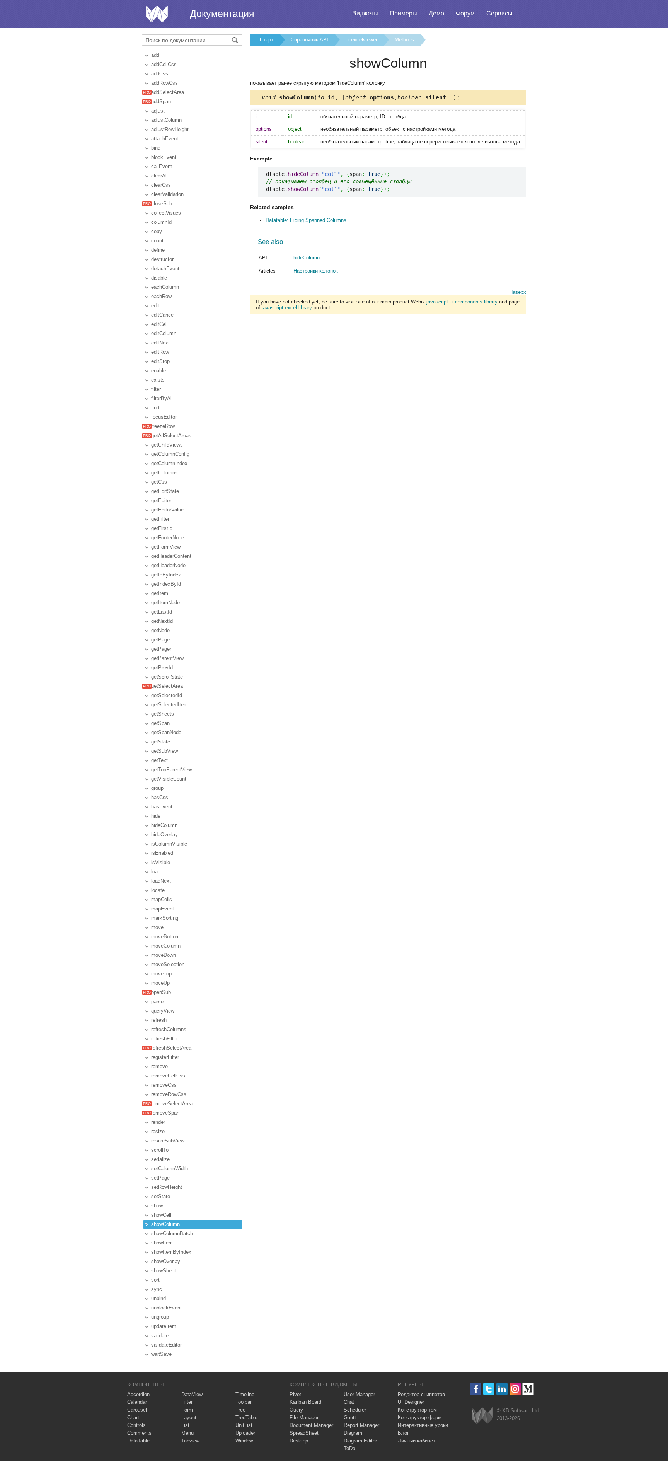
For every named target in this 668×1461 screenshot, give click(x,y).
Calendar (137, 1402)
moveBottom (165, 936)
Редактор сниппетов (421, 1394)
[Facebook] (476, 1389)
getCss (159, 482)
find (155, 408)
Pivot (295, 1394)
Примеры (403, 13)
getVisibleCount (168, 779)
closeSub (161, 203)
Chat (349, 1402)
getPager (161, 649)
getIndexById (166, 584)
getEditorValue (167, 510)
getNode (160, 630)
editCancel (163, 315)
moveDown (163, 955)
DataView (192, 1394)
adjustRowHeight (170, 129)
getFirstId (161, 528)
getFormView (166, 547)
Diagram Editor (360, 1441)
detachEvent (165, 268)
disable (159, 278)
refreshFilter (164, 1039)
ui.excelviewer (361, 40)
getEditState (165, 491)
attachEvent (164, 138)
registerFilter (165, 1057)
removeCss (164, 1085)
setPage (160, 1178)
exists (158, 380)
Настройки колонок (315, 271)
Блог (403, 1433)
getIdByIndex (166, 575)
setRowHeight (166, 1187)
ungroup (160, 1317)
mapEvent (162, 909)
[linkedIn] (502, 1389)
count (157, 241)
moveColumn (166, 946)
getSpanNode (166, 732)
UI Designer (411, 1402)
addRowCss (164, 83)
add (155, 55)
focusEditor (164, 417)
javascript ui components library (462, 302)
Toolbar (243, 1402)
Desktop (299, 1441)
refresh (159, 1020)
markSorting (164, 918)
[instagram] (515, 1389)
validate (160, 1335)
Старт (266, 40)
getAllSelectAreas (171, 435)
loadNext (161, 881)
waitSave (161, 1354)
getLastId (161, 612)
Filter (187, 1402)
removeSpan (165, 1113)
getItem (159, 593)
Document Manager (311, 1425)
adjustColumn (166, 120)
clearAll (159, 176)
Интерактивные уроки (423, 1425)
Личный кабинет (416, 1441)
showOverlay (165, 1261)
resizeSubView (167, 1141)
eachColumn (165, 287)
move (157, 927)
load (155, 872)
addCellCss (164, 64)
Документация (222, 13)
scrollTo (160, 1150)
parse (157, 1001)
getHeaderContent (171, 556)
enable (158, 370)
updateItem (163, 1326)
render (158, 1122)
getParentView (167, 658)
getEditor (161, 500)
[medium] (528, 1389)
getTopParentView (171, 769)
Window (244, 1441)
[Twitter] (489, 1389)
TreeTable (246, 1417)
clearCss (161, 185)
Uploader (245, 1433)
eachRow (161, 296)
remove (159, 1066)
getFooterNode (167, 537)
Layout (188, 1417)
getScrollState (167, 677)
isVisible (160, 862)
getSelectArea (167, 686)
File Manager (304, 1417)
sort (155, 1280)
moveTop (161, 974)
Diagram (353, 1433)
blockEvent (163, 157)
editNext (160, 343)
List (185, 1425)
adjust (158, 111)
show (157, 1206)
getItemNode (165, 602)
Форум (465, 13)
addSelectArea (167, 92)
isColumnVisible (169, 844)
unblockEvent (166, 1308)
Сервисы (499, 13)
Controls (136, 1425)
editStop (160, 361)
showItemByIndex (171, 1252)
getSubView (164, 751)
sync (156, 1289)
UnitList (243, 1425)
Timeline (244, 1394)
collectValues (166, 213)
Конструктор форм (419, 1417)
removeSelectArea (172, 1103)
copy (156, 231)
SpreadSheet (304, 1433)
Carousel (137, 1410)
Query (296, 1410)
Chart (133, 1417)
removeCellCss (168, 1076)
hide (155, 816)
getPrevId (162, 667)
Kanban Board (305, 1402)
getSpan (160, 723)
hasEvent (161, 807)
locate (158, 890)
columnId (161, 222)
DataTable (138, 1441)
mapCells (161, 899)
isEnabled (162, 853)
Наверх (517, 292)
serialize (160, 1159)
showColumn (165, 1224)
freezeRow (163, 426)
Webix (482, 1415)
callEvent (161, 166)
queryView (162, 1011)
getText (159, 760)
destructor (162, 259)
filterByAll (162, 398)
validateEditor (166, 1345)
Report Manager (361, 1425)
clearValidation (167, 194)
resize (158, 1131)
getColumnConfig (170, 454)
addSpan (161, 101)
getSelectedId (166, 695)
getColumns (164, 473)
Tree (240, 1410)
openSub (161, 992)
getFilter (160, 519)
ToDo (349, 1448)
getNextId (162, 621)
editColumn (163, 333)
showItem (162, 1243)
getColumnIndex (169, 463)
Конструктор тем (417, 1410)
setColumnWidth (169, 1168)
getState (160, 742)
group (157, 788)
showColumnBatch (172, 1233)
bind (155, 148)
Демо (436, 13)
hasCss (159, 797)
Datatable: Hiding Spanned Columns (306, 220)
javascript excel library (287, 307)
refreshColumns (168, 1029)
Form (187, 1410)
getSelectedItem (169, 704)
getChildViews (167, 445)
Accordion (138, 1394)
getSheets (162, 714)
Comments (139, 1433)
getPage (160, 640)
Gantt (350, 1417)
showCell (161, 1215)
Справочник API (309, 40)
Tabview (190, 1441)
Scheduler (355, 1410)
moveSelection (167, 964)
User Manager (359, 1394)
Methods (404, 40)
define (158, 250)
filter (156, 389)
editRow (160, 352)
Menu (187, 1433)
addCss (159, 74)
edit (155, 306)
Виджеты (365, 13)
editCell (159, 324)
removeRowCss (168, 1094)
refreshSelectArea (171, 1048)
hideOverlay (164, 834)
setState (160, 1196)
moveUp (160, 983)
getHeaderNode (168, 565)
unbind (158, 1298)
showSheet (163, 1270)
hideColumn (164, 825)
